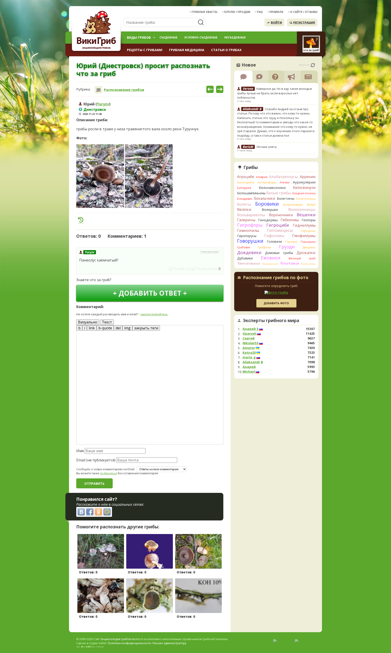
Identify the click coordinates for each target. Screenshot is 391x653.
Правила (276, 12)
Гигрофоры (250, 225)
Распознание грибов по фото (275, 277)
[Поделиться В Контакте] (81, 511)
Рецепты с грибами (144, 50)
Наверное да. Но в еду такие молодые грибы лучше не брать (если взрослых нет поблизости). (274, 93)
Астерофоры (267, 182)
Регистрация (304, 22)
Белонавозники (272, 187)
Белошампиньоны (251, 193)
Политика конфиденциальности (129, 643)
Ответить (89, 269)
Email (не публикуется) (95, 460)
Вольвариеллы (251, 214)
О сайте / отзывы (303, 12)
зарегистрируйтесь (154, 314)
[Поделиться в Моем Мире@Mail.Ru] (107, 511)
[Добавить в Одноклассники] (98, 511)
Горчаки (291, 242)
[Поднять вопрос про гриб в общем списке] (80, 220)
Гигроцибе (277, 225)
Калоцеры (308, 264)
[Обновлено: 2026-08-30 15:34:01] (313, 65)
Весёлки (244, 209)
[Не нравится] (204, 269)
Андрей (249, 366)
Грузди (287, 247)
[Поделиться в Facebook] (89, 511)
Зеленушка (270, 264)
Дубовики (245, 258)
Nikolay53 (250, 343)
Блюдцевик (244, 199)
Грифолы (264, 247)
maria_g (249, 357)
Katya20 (249, 352)
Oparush (249, 333)
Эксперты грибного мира (271, 320)
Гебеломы (290, 219)
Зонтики (289, 263)
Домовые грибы (279, 253)
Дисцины (308, 247)
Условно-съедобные (200, 37)
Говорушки (250, 241)
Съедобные (168, 37)
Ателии (284, 182)
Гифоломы (274, 235)
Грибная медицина (186, 50)
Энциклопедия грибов (115, 639)
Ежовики (270, 258)
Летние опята (266, 147)
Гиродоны (308, 231)
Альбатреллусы (283, 176)
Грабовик (243, 247)
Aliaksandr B (253, 362)
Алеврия (261, 177)
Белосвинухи (304, 187)
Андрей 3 (250, 328)
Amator (249, 347)
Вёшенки (306, 214)
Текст (107, 322)
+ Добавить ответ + (150, 293)
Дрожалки (306, 252)
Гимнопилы (248, 230)
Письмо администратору (169, 643)
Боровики (267, 203)
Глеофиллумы (303, 235)
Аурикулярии (304, 182)
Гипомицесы (280, 230)
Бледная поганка (304, 193)
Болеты (244, 204)
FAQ (260, 12)
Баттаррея (244, 188)
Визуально (87, 322)
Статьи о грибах (226, 50)
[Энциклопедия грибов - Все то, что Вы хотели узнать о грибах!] (97, 31)
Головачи (274, 241)
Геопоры (308, 220)
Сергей (249, 338)
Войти (276, 22)
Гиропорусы (246, 236)
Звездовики (248, 263)
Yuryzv (103, 104)
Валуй (311, 204)
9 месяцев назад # (210, 251)
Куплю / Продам (237, 12)
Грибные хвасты (204, 12)
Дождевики (249, 252)
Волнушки (270, 209)
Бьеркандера (293, 204)
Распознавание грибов (124, 89)
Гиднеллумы (304, 225)
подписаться (108, 473)
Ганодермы (268, 220)
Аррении (307, 176)
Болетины (285, 198)
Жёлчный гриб (301, 258)
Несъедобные (235, 37)
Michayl (249, 371)
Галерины (246, 219)
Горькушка (308, 242)
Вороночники (281, 214)
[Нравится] (179, 269)
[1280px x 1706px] (100, 176)
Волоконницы (301, 209)
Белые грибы (278, 192)
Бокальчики (264, 198)
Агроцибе (245, 176)
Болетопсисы (305, 199)
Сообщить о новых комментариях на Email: (105, 469)
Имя (80, 450)
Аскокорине (245, 182)
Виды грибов (139, 37)
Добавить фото (276, 303)
